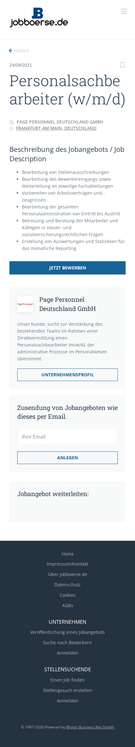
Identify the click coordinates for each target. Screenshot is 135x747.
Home (68, 554)
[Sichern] (122, 66)
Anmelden (67, 653)
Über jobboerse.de (67, 574)
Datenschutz (67, 585)
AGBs (67, 605)
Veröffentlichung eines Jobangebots (67, 632)
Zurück (21, 50)
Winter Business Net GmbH (90, 727)
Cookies (68, 595)
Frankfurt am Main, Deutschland (56, 128)
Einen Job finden (67, 680)
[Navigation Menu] (124, 11)
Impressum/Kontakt (67, 564)
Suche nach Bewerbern (67, 642)
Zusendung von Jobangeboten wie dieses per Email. (67, 411)
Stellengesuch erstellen (67, 690)
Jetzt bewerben (67, 268)
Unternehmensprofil (67, 375)
